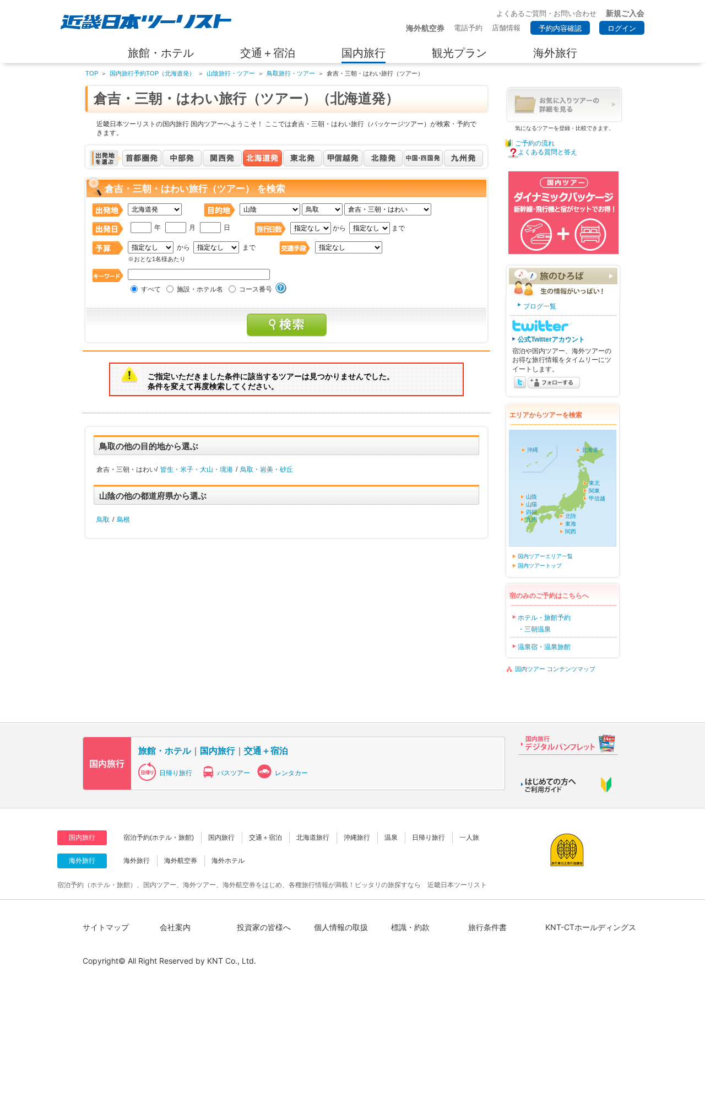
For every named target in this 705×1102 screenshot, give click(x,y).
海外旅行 (136, 861)
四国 (531, 512)
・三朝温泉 (534, 629)
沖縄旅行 (357, 837)
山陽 (531, 504)
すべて (151, 289)
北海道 (590, 450)
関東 (594, 491)
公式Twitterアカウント (551, 339)
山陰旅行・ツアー (231, 73)
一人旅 (469, 837)
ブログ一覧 (539, 306)
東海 (570, 524)
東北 (594, 483)
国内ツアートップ (540, 566)
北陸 (570, 516)
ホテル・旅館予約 (544, 618)
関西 (570, 531)
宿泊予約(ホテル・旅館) (158, 837)
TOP (91, 73)
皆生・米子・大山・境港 (196, 469)
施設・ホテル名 (200, 289)
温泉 (391, 837)
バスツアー (233, 773)
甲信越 (597, 498)
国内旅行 (217, 750)
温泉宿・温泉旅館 (544, 647)
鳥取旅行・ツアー (291, 73)
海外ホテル (228, 861)
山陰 (531, 497)
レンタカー (291, 773)
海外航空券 (180, 861)
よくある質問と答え (547, 152)
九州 (531, 519)
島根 (123, 519)
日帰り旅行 (175, 773)
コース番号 (255, 289)
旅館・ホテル (164, 750)
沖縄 (532, 450)
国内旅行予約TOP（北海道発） (152, 73)
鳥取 (103, 519)
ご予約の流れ (535, 143)
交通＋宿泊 (266, 750)
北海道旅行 (312, 837)
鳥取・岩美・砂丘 (266, 469)
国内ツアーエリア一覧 (545, 556)
